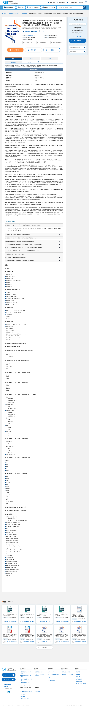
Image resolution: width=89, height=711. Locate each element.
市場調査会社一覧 (25, 682)
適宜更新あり (43, 43)
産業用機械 (24, 13)
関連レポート (32, 62)
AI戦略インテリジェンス (26, 691)
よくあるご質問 (51, 680)
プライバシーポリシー (11, 705)
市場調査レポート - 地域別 (26, 676)
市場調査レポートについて (14, 13)
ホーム (5, 13)
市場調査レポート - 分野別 (26, 672)
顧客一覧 (78, 676)
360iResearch (31, 35)
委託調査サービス (39, 671)
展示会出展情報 (66, 671)
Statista (23, 694)
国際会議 (38, 691)
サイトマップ (4, 705)
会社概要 (78, 671)
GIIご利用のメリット (25, 684)
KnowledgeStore (25, 698)
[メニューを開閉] (86, 2)
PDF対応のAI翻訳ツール (53, 675)
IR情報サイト (79, 681)
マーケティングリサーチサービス (40, 675)
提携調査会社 (79, 679)
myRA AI (23, 696)
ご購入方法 (51, 677)
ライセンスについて (77, 36)
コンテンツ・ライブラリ (81, 683)
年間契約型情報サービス (26, 679)
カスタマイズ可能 (29, 43)
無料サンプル (51, 671)
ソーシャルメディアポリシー (26, 705)
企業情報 (77, 668)
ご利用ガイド (51, 668)
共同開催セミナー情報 (67, 674)
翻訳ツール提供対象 (57, 43)
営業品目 (78, 674)
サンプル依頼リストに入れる (11, 621)
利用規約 (18, 705)
